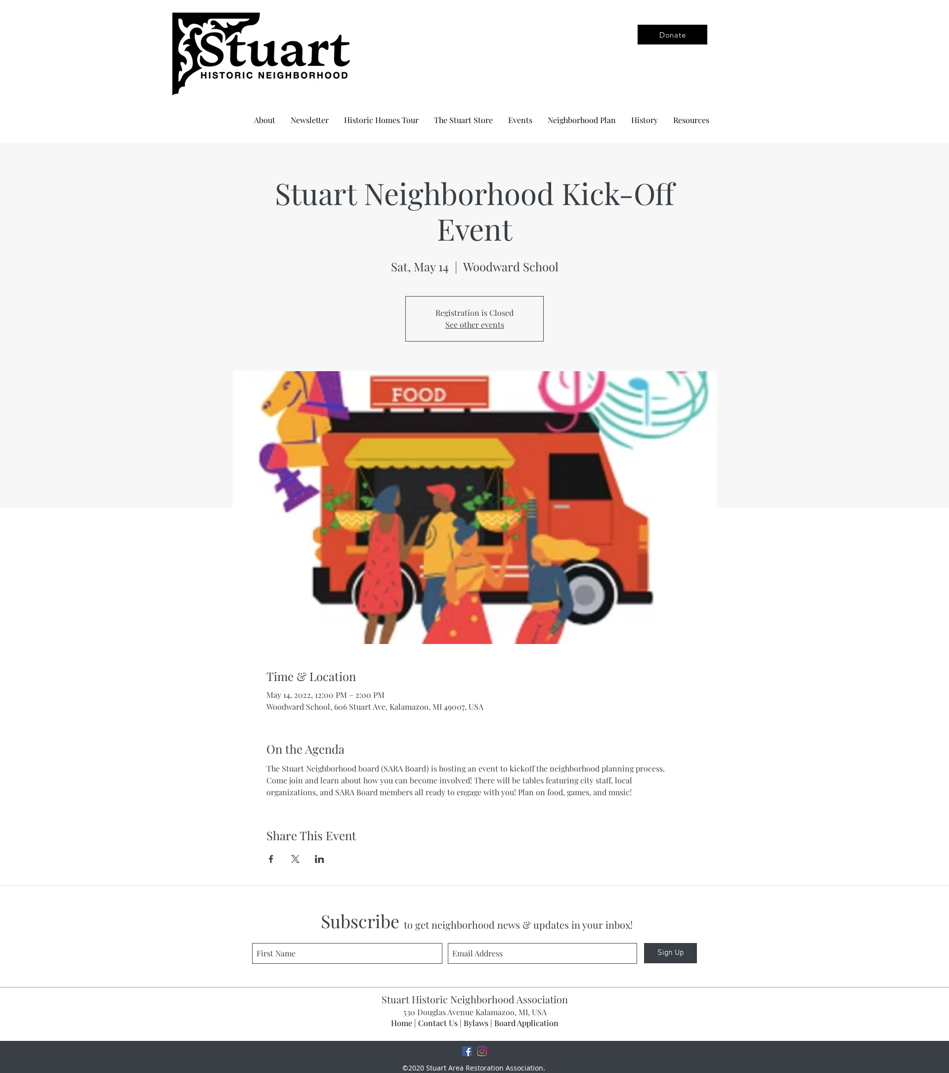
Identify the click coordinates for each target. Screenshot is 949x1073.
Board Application (526, 1023)
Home (401, 1023)
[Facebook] (467, 1051)
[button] (581, 120)
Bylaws (476, 1023)
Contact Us (438, 1023)
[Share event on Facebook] (271, 859)
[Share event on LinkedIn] (319, 859)
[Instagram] (482, 1051)
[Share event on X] (295, 859)
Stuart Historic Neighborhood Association (475, 999)
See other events (474, 324)
